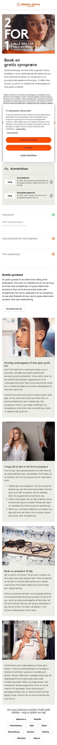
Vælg (10, 182)
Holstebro (21, 738)
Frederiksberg (16, 725)
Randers (30, 732)
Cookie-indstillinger (28, 155)
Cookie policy (21, 129)
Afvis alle (28, 148)
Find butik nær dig (14, 308)
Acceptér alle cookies (28, 140)
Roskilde (37, 719)
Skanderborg (13, 732)
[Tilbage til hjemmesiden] (28, 5)
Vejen (31, 725)
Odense (36, 738)
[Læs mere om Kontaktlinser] (51, 182)
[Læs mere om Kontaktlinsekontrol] (51, 195)
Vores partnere (12, 133)
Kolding (45, 732)
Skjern (44, 725)
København (21, 719)
